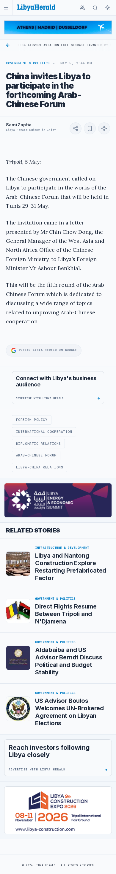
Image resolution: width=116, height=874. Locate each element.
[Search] (95, 8)
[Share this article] (75, 128)
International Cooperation (44, 432)
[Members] (82, 8)
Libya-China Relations (39, 467)
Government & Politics (28, 63)
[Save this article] (90, 128)
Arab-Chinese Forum (36, 455)
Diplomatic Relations (38, 443)
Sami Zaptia (18, 124)
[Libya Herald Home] (36, 7)
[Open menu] (6, 7)
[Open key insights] (104, 128)
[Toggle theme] (108, 8)
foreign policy (32, 420)
